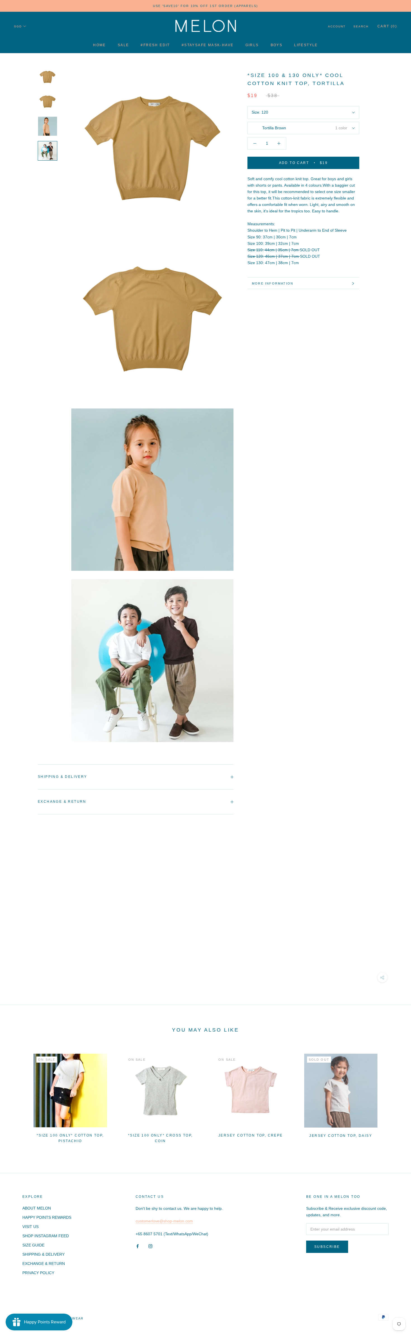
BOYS (277, 45)
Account (337, 26)
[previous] (17, 1096)
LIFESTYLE (306, 45)
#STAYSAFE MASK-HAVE (208, 45)
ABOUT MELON (36, 1208)
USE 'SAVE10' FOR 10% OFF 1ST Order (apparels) (205, 6)
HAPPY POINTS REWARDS (46, 1217)
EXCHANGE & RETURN (43, 1263)
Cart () (387, 26)
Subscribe (327, 1247)
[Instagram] (150, 1246)
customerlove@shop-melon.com (164, 1221)
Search (361, 26)
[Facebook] (138, 1246)
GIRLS (252, 45)
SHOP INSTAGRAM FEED (45, 1236)
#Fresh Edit (155, 45)
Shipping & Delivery (62, 777)
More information (272, 283)
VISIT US (30, 1226)
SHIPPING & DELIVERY (43, 1254)
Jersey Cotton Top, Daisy (340, 1136)
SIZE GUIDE (33, 1245)
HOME (99, 45)
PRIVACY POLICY (38, 1273)
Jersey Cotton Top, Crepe (250, 1135)
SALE (123, 45)
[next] (393, 1096)
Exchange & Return (62, 802)
